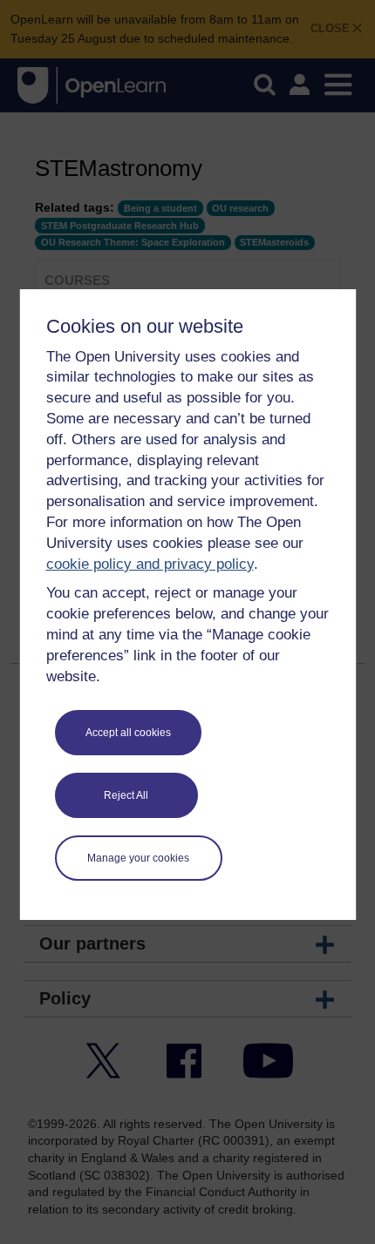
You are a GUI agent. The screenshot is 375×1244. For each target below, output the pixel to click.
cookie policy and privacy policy (150, 564)
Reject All (126, 795)
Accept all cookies (128, 733)
